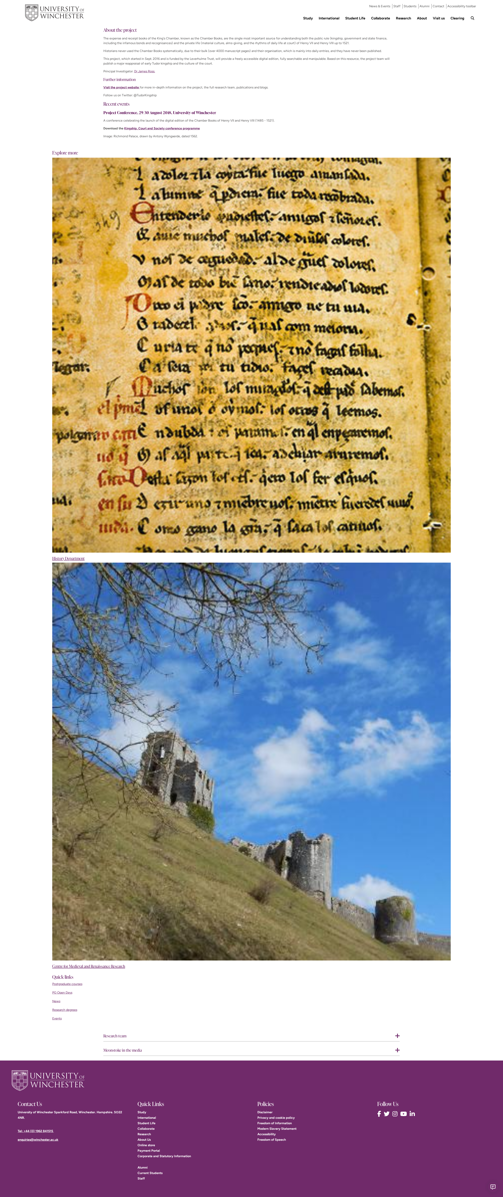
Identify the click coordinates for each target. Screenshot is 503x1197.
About (422, 18)
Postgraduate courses (67, 984)
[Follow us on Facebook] (380, 1114)
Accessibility (266, 1134)
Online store (146, 1145)
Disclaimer (265, 1112)
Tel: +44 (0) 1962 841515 (36, 1131)
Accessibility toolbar (461, 6)
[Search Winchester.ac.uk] (472, 18)
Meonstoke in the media (122, 1050)
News (56, 1001)
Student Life (355, 18)
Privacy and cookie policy (276, 1118)
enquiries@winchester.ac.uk (38, 1140)
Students (410, 6)
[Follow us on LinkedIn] (413, 1114)
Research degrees (64, 1010)
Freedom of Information (274, 1123)
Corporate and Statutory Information (164, 1156)
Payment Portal (149, 1150)
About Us (144, 1140)
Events (57, 1018)
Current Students (150, 1173)
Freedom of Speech (271, 1140)
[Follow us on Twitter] (388, 1114)
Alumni (424, 6)
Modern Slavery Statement (276, 1129)
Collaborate (380, 18)
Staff (396, 6)
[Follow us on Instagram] (395, 1114)
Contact (438, 6)
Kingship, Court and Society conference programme (162, 128)
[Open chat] (493, 1187)
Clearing (457, 18)
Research (403, 18)
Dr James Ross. (144, 71)
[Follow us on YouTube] (404, 1114)
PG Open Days (62, 992)
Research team (114, 1035)
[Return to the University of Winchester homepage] (251, 1080)
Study (308, 18)
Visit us (439, 18)
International (329, 18)
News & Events (379, 6)
